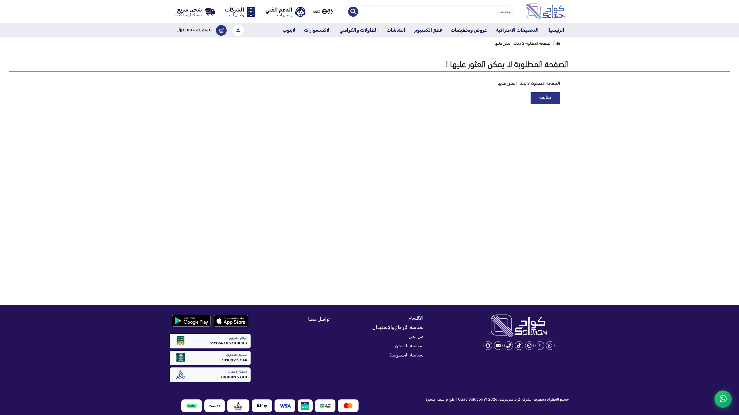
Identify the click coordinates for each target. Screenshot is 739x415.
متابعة (545, 97)
